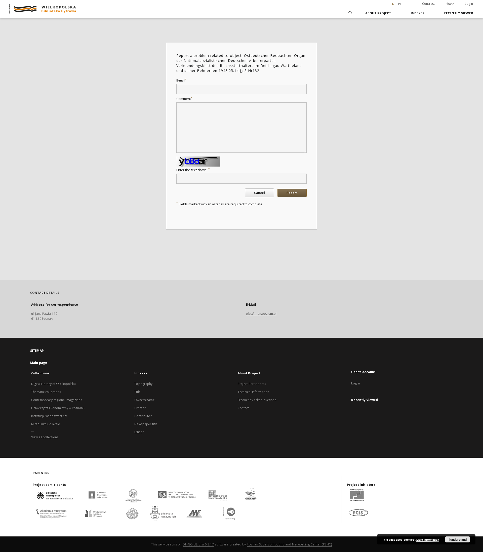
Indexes (417, 13)
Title (137, 392)
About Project (378, 13)
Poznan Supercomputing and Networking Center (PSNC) (289, 544)
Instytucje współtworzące (49, 416)
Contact (243, 408)
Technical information (253, 392)
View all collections (44, 437)
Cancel (259, 193)
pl (400, 4)
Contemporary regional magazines (56, 400)
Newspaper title (145, 424)
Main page (38, 363)
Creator (140, 408)
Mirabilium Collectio (45, 424)
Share (450, 4)
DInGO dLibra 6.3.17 (198, 544)
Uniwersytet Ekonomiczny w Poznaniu (58, 408)
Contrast (428, 4)
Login (469, 4)
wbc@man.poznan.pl (261, 313)
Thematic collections (46, 392)
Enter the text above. (193, 170)
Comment (184, 99)
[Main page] (349, 13)
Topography (143, 384)
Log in (355, 383)
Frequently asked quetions (257, 400)
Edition (139, 432)
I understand (458, 539)
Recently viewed (458, 13)
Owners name (144, 400)
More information (427, 539)
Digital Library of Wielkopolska (53, 384)
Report (292, 193)
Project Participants (252, 384)
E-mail (181, 80)
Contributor (142, 416)
